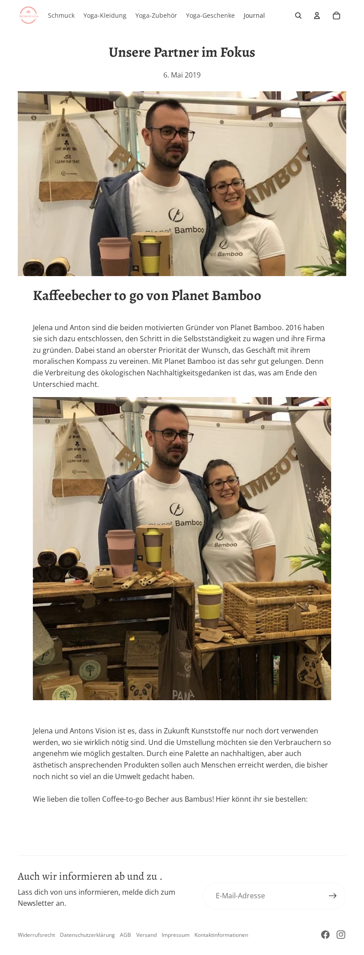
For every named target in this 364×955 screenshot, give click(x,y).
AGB (125, 935)
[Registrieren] (333, 896)
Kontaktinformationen (221, 935)
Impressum (176, 935)
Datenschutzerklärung (87, 935)
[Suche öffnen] (298, 15)
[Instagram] (341, 934)
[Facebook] (325, 934)
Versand (146, 935)
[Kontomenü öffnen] (317, 15)
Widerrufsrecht (36, 935)
